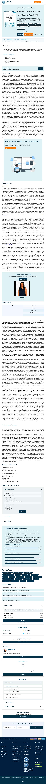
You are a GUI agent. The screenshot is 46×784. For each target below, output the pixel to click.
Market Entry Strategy (27, 748)
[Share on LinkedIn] (41, 34)
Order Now (39, 68)
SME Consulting (26, 751)
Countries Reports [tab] (22, 587)
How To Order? (3, 751)
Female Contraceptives (27, 578)
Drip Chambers (18, 574)
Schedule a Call (30, 31)
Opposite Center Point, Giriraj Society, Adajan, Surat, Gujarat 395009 (39, 749)
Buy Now (21, 34)
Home (4, 39)
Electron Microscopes (20, 576)
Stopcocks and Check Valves (17, 572)
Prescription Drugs (19, 578)
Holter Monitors (36, 578)
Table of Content (9, 489)
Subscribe (36, 727)
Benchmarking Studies (28, 749)
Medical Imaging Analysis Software (8, 578)
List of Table (7, 517)
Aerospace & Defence (16, 759)
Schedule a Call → (22, 656)
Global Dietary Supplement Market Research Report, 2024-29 (14, 597)
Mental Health (5, 576)
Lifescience (38, 26)
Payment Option (9, 702)
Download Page (21, 31)
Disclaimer (3, 738)
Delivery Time (9, 683)
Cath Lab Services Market (7, 572)
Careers (2, 748)
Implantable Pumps (29, 576)
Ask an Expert (23, 279)
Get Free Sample (29, 34)
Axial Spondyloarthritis (37, 576)
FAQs (2, 756)
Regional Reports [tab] (14, 587)
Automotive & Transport (16, 746)
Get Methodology (23, 716)
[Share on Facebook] (38, 34)
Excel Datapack (23, 608)
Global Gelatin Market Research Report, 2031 (11, 600)
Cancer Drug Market (35, 574)
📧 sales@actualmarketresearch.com (40, 754)
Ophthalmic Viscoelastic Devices (8, 574)
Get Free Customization (22, 642)
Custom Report (26, 745)
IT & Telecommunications (16, 754)
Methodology (3, 746)
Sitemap (15, 738)
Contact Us (3, 757)
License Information (30, 610)
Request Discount (22, 674)
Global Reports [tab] (6, 587)
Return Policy (3, 753)
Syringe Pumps (12, 576)
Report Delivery (9, 706)
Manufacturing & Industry (17, 751)
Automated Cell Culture (28, 572)
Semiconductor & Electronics (17, 757)
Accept (23, 781)
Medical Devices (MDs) (25, 574)
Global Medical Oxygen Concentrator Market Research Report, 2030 (16, 590)
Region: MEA (32, 26)
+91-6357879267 (39, 752)
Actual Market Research (22, 23)
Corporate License (23, 617)
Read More (22, 511)
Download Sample (11, 148)
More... (6, 63)
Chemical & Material (15, 749)
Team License (23, 615)
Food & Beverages (15, 753)
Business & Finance (15, 745)
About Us (2, 745)
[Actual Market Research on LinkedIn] (35, 759)
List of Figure (8, 521)
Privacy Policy (9, 738)
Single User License (23, 613)
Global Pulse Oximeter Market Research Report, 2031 (13, 592)
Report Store (37, 2)
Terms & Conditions (4, 754)
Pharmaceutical (21, 28)
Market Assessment (27, 746)
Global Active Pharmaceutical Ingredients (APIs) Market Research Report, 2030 (18, 595)
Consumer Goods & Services (17, 761)
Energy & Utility (15, 748)
